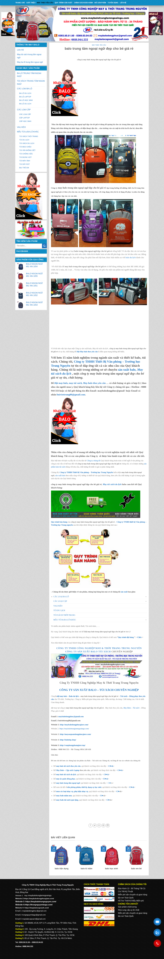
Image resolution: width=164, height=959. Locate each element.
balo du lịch (131, 257)
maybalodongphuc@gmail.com (71, 716)
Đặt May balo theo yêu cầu (87, 352)
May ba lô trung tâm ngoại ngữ (30, 62)
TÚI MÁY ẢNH (24, 161)
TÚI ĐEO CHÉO (25, 147)
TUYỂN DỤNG (113, 3)
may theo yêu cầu (45, 3)
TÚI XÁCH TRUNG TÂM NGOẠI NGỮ (31, 82)
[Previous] (50, 858)
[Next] (147, 858)
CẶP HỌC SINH (25, 121)
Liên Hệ (123, 3)
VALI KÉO (21, 127)
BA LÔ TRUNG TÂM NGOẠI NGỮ (29, 74)
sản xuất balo (60, 475)
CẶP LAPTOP (24, 118)
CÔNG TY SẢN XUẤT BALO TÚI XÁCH (88, 651)
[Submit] (44, 246)
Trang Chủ (20, 3)
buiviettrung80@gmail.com (71, 394)
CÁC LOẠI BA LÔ (24, 89)
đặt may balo (62, 696)
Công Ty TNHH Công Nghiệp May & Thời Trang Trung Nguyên (99, 648)
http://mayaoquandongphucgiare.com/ (75, 734)
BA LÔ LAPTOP (25, 97)
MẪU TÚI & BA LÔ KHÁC (28, 132)
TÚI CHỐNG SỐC (26, 154)
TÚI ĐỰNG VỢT (25, 157)
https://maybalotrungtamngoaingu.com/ (74, 729)
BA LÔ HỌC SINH (26, 100)
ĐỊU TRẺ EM (24, 168)
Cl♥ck (110, 766)
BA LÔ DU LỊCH (25, 93)
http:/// (72, 745)
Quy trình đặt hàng (126, 637)
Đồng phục (134, 696)
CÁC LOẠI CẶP (24, 110)
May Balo (127, 708)
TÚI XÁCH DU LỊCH (26, 143)
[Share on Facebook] (90, 825)
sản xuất (124, 592)
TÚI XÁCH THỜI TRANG (28, 136)
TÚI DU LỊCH (24, 140)
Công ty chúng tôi (93, 461)
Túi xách (123, 696)
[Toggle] (146, 596)
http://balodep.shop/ (67, 740)
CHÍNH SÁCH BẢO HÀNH (83, 3)
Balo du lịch (74, 696)
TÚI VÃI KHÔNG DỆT (27, 150)
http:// (73, 725)
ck (108, 774)
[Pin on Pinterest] (103, 825)
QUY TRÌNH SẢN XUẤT (63, 3)
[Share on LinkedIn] (108, 825)
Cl (105, 774)
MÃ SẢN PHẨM (100, 3)
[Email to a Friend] (99, 825)
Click (139, 637)
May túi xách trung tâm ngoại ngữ (29, 56)
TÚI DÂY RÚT (24, 164)
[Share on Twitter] (95, 825)
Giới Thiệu (30, 3)
